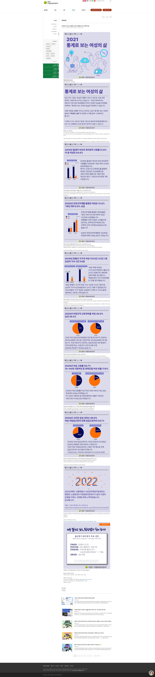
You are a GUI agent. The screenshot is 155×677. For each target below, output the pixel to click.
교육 (64, 10)
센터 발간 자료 (53, 24)
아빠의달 (48, 48)
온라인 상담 (66, 665)
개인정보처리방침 (46, 665)
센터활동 (46, 10)
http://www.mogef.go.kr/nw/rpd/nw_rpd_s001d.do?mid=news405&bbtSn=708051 (79, 521)
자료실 (73, 10)
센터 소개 (52, 665)
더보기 (54, 61)
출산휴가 (48, 44)
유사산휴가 (48, 46)
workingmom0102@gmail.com (78, 670)
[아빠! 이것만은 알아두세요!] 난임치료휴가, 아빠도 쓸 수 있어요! (89, 633)
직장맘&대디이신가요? (96, 10)
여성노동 (52, 53)
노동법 (47, 53)
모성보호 (52, 55)
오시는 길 (71, 665)
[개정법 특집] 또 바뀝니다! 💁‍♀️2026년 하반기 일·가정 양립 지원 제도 (90, 609)
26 (95, 655)
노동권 (47, 55)
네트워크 (83, 10)
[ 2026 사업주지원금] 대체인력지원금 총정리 (84, 598)
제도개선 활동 (54, 31)
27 (98, 655)
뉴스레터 (61, 665)
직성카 (64, 590)
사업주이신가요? (107, 10)
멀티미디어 (54, 29)
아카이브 (54, 33)
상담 (55, 10)
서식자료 (54, 26)
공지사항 (57, 665)
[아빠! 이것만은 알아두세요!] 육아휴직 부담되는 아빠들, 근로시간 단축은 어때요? (92, 621)
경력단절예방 (48, 51)
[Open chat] (151, 673)
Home (104, 17)
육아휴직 (53, 44)
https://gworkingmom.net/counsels (84, 579)
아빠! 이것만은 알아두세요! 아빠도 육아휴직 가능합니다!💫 (88, 644)
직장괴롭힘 (48, 58)
